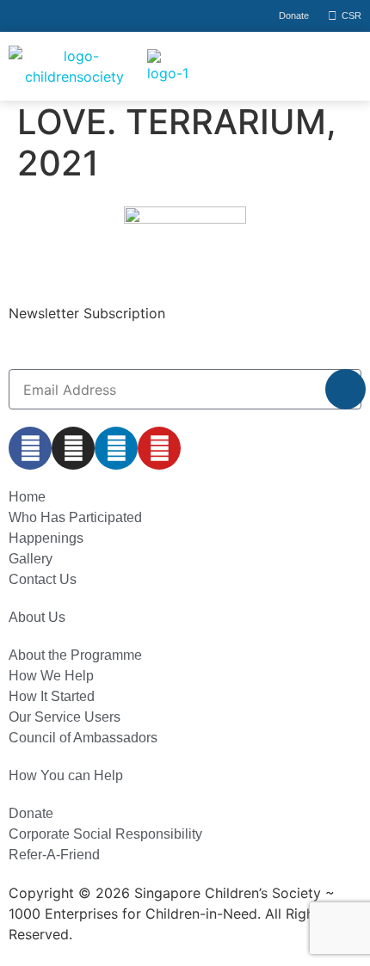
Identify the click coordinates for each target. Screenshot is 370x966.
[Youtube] (159, 448)
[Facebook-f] (30, 448)
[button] (301, 66)
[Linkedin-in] (116, 448)
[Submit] (345, 389)
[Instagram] (73, 448)
